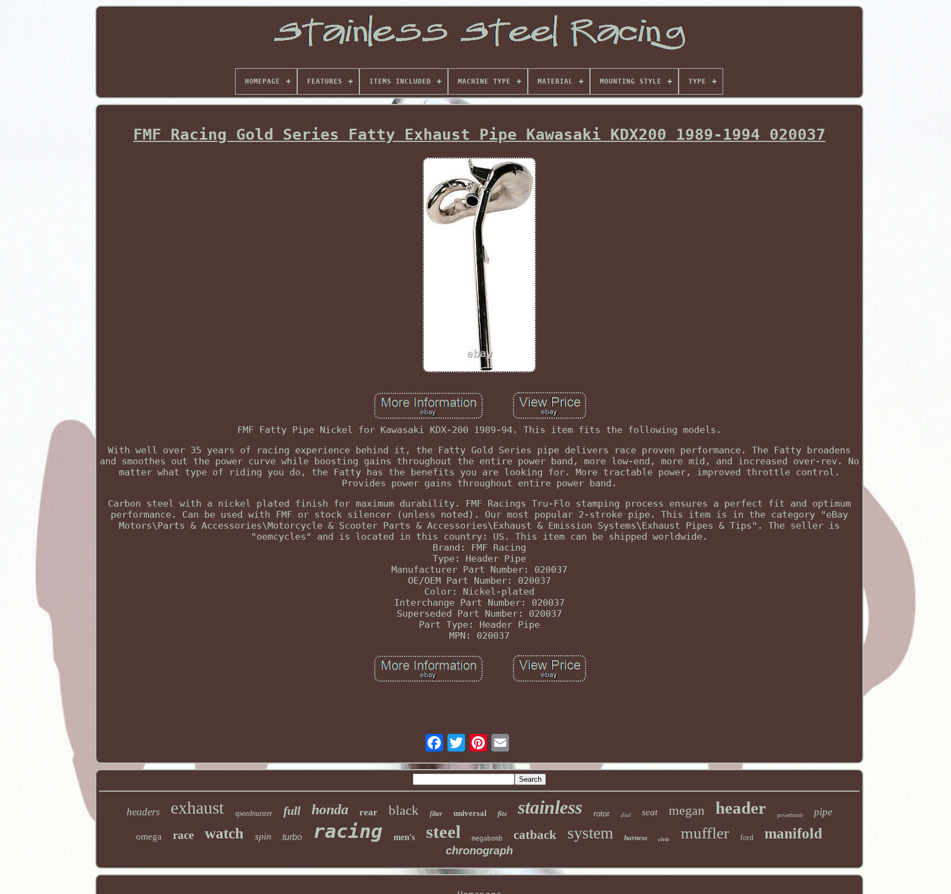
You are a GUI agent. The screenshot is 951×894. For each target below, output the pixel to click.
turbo (292, 837)
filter (436, 814)
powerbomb (790, 815)
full (291, 811)
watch (224, 833)
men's (404, 837)
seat (650, 812)
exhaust (197, 808)
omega (149, 836)
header (740, 808)
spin (263, 836)
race (183, 835)
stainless (550, 807)
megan (686, 810)
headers (143, 812)
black (404, 810)
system (590, 833)
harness (635, 837)
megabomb (487, 838)
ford (746, 837)
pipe (823, 812)
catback (534, 835)
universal (470, 813)
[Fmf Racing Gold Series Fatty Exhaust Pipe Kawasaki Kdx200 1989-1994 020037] (479, 266)
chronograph (479, 850)
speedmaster (253, 813)
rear (368, 812)
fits (502, 813)
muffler (705, 833)
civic (664, 839)
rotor (601, 813)
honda (329, 810)
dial (626, 814)
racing (347, 831)
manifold (793, 833)
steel (443, 832)
